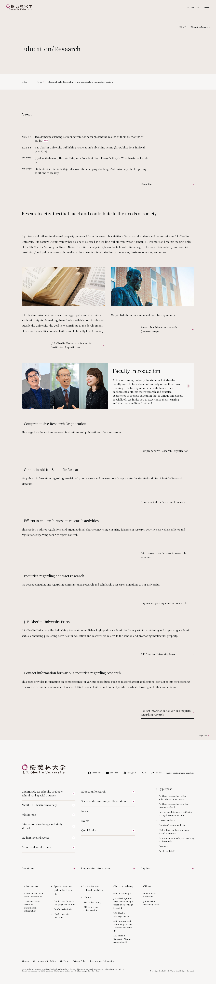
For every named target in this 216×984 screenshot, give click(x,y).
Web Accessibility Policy (44, 961)
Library (87, 897)
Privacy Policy (80, 961)
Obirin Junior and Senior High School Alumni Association (124, 924)
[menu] (207, 7)
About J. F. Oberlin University (39, 805)
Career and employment (36, 847)
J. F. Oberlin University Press (151, 903)
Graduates (163, 846)
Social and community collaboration (103, 801)
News (84, 811)
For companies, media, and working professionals (176, 840)
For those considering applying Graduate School (173, 805)
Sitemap (25, 961)
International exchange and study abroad (42, 826)
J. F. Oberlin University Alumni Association (124, 938)
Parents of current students (172, 825)
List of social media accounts (180, 772)
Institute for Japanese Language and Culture (64, 903)
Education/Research (93, 791)
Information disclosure (149, 895)
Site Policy (64, 961)
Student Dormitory (92, 902)
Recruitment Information (102, 961)
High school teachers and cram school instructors (174, 832)
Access (190, 7)
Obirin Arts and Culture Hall (94, 909)
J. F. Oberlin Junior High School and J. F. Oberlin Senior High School (123, 903)
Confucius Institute (63, 909)
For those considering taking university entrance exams (172, 798)
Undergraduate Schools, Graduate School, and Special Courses (42, 793)
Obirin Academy (122, 893)
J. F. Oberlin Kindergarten (124, 914)
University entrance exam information (33, 895)
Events (85, 821)
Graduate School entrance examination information (32, 906)
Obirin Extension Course (63, 916)
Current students (166, 820)
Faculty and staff (166, 851)
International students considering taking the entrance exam (175, 814)
